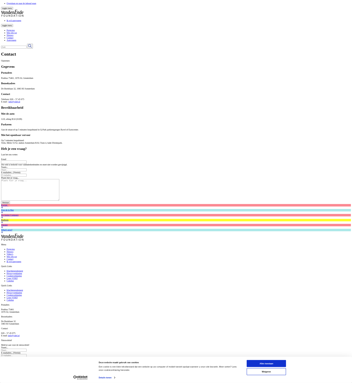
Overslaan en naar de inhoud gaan (21, 3)
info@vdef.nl (14, 102)
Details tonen (105, 377)
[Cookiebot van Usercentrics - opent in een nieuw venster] (80, 378)
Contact (10, 38)
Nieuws (10, 35)
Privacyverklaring (14, 273)
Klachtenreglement (15, 271)
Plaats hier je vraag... (10, 178)
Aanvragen (11, 40)
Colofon (10, 281)
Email (3, 159)
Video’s (10, 254)
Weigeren (266, 371)
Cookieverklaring (14, 276)
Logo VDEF (12, 278)
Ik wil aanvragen (14, 261)
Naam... (4, 167)
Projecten (11, 30)
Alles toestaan (266, 363)
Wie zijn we (12, 33)
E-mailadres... (10, 172)
